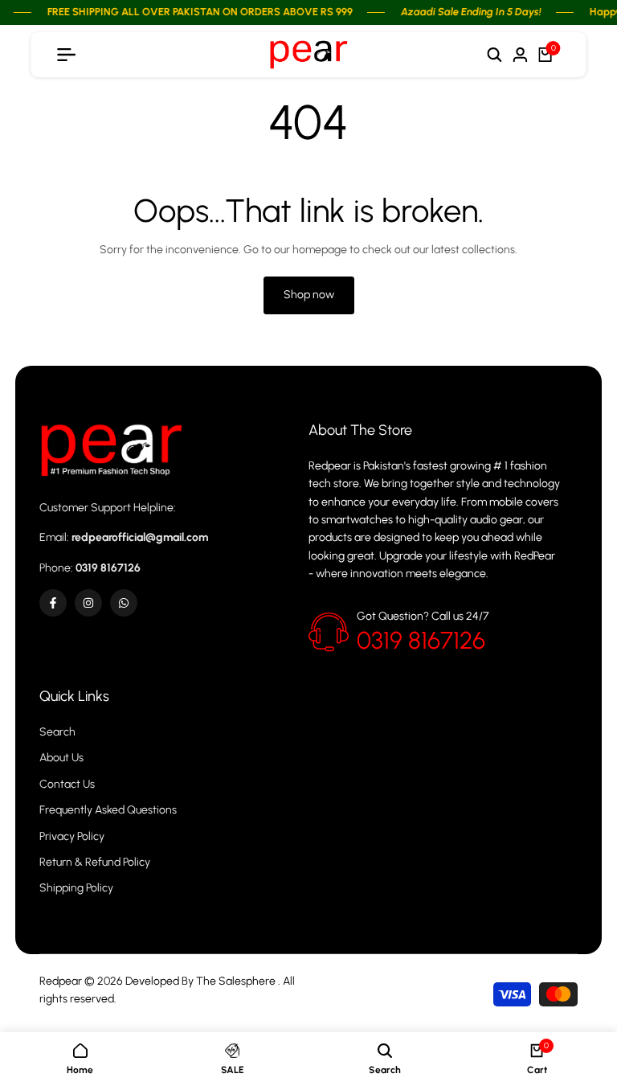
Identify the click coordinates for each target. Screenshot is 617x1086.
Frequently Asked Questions (108, 810)
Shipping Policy (76, 888)
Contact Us (67, 784)
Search (57, 732)
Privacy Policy (71, 836)
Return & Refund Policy (94, 862)
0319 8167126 (421, 640)
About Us (61, 757)
